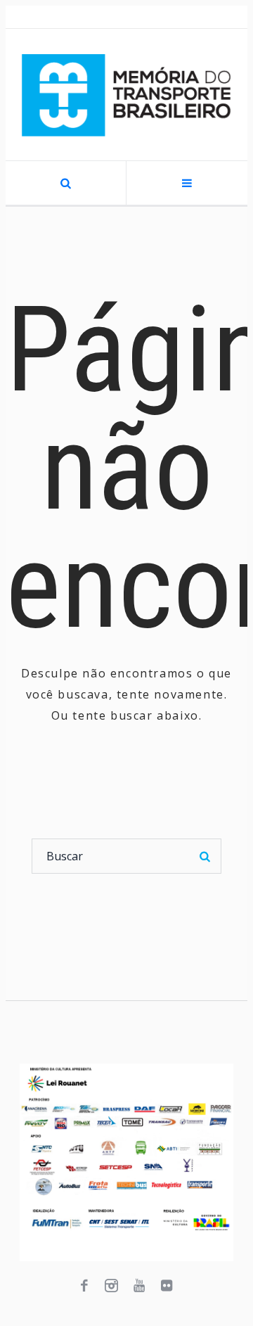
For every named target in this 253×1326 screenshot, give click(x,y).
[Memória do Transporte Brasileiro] (126, 94)
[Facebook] (84, 1285)
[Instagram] (111, 1285)
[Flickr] (166, 1285)
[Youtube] (139, 1285)
